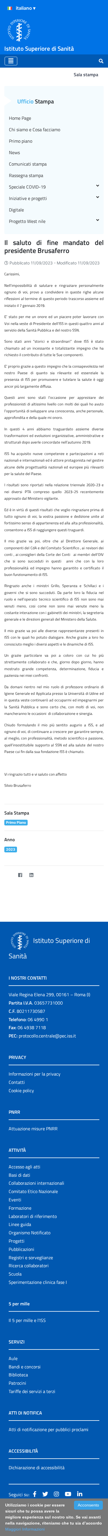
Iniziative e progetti (28, 198)
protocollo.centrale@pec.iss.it (47, 1035)
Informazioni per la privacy (34, 1073)
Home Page (20, 118)
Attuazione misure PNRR (33, 1128)
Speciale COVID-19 (27, 186)
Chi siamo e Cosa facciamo (34, 129)
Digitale (16, 209)
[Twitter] (8, 874)
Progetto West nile (27, 221)
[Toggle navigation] (11, 61)
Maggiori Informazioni (25, 1529)
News (14, 152)
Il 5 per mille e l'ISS (27, 1320)
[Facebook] (20, 874)
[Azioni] (9, 8)
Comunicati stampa (28, 163)
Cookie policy (21, 1090)
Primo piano (20, 141)
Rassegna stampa (26, 175)
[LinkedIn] (31, 874)
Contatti (17, 1082)
